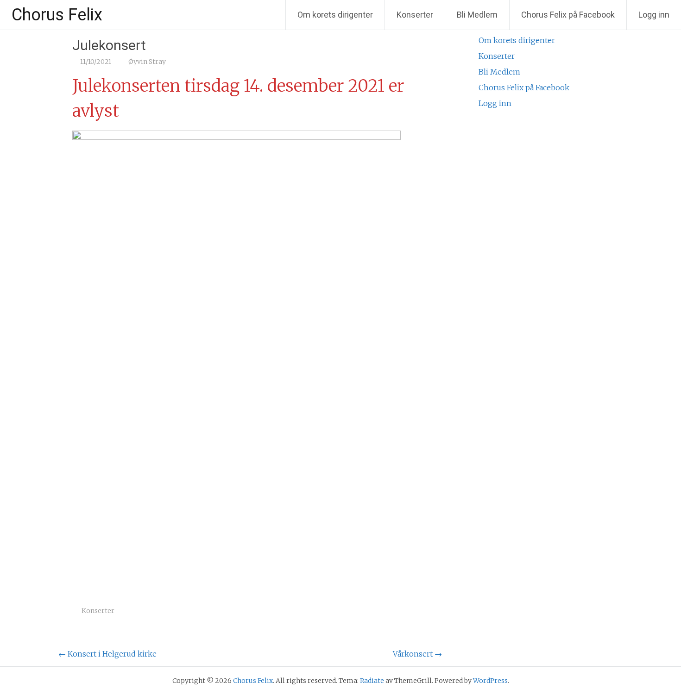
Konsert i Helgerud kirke (107, 653)
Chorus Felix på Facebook (568, 14)
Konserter (415, 14)
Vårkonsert (417, 653)
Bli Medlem (477, 14)
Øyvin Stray (147, 61)
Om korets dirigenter (335, 14)
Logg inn (653, 14)
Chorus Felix (57, 15)
